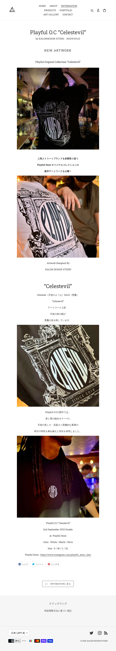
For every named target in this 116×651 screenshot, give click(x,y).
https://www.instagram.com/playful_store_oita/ (65, 554)
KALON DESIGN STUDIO (97, 641)
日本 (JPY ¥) (18, 632)
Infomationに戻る (60, 583)
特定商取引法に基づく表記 (58, 610)
